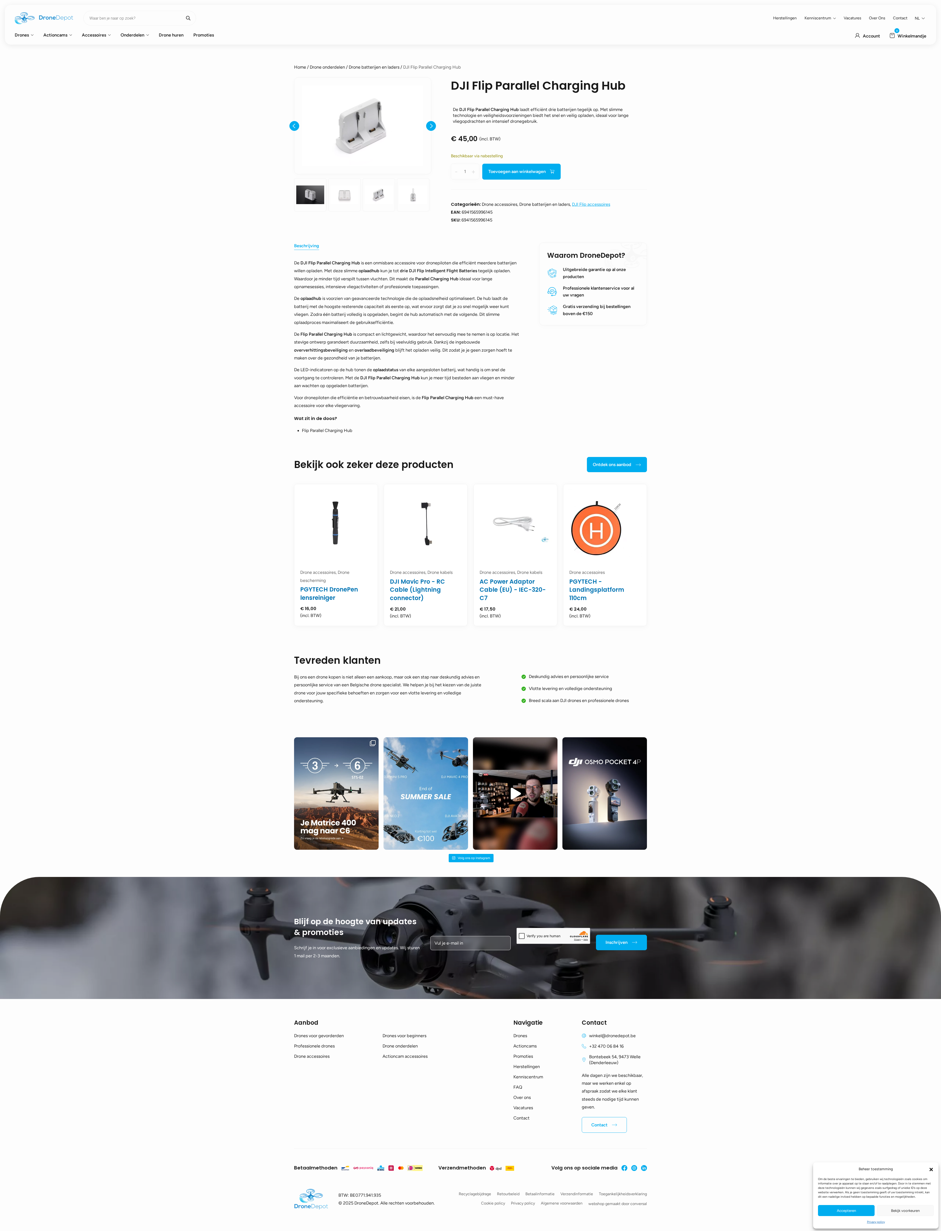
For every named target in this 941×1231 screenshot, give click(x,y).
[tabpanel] (336, 555)
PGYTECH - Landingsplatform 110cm (596, 590)
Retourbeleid (508, 1194)
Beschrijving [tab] (306, 245)
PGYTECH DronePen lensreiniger (329, 593)
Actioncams (55, 35)
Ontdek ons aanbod (612, 464)
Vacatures (852, 18)
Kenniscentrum (818, 18)
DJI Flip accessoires (591, 204)
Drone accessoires (312, 1056)
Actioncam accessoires (405, 1056)
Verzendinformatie (576, 1194)
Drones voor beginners (404, 1035)
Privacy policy (876, 1222)
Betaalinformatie (540, 1194)
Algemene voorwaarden (561, 1203)
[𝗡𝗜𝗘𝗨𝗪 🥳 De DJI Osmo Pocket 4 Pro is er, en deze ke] (604, 793)
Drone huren (171, 35)
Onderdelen (132, 35)
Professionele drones (314, 1046)
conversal (638, 1203)
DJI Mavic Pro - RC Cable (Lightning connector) (417, 590)
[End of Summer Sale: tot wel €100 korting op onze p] (426, 793)
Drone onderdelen (327, 67)
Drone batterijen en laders (374, 67)
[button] (931, 1169)
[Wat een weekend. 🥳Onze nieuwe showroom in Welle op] (515, 793)
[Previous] (294, 126)
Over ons (877, 18)
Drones (22, 35)
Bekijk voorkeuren (905, 1210)
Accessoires (94, 35)
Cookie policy (493, 1203)
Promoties (203, 35)
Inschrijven (617, 942)
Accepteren (846, 1210)
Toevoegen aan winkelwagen (517, 171)
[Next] (431, 126)
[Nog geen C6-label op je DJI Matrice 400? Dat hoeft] (336, 793)
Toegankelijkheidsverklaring (623, 1194)
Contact (900, 18)
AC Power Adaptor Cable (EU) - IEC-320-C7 (513, 590)
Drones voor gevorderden (319, 1035)
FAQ (517, 1087)
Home (300, 67)
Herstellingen (785, 18)
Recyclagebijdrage (475, 1194)
